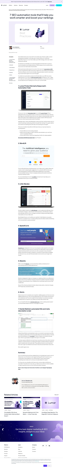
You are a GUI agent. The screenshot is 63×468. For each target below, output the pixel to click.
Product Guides (21, 455)
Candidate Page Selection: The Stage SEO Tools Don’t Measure (50, 413)
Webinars (20, 453)
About (33, 447)
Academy (20, 447)
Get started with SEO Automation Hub (26, 137)
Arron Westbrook (16, 47)
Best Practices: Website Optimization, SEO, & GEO (38, 9)
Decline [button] (49, 465)
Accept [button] (45, 465)
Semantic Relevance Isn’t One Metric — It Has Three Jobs (30, 413)
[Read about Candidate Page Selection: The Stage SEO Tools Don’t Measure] (50, 403)
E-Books (20, 451)
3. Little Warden (12, 67)
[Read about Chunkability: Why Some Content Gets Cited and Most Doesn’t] (12, 403)
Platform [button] (10, 5)
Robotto (27, 263)
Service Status (7, 457)
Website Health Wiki (22, 457)
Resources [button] (21, 5)
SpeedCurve (21, 248)
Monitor (6, 449)
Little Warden (34, 210)
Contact (34, 451)
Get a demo (59, 5)
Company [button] (26, 5)
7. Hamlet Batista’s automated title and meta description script (12, 79)
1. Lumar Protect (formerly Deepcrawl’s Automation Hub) (12, 61)
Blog (19, 449)
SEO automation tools (36, 77)
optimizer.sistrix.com (34, 301)
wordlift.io (34, 176)
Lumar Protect (44, 113)
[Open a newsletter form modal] (31, 435)
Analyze (6, 451)
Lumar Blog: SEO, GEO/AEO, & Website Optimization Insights (20, 9)
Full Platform (7, 447)
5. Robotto (11, 72)
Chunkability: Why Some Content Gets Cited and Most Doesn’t (12, 414)
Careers (34, 449)
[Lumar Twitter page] (43, 445)
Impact (5, 455)
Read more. (50, 1)
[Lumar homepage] (4, 5)
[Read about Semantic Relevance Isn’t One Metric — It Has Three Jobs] (31, 403)
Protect (44, 367)
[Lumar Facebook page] (46, 445)
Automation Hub (31, 113)
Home (10, 9)
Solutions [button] (15, 5)
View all (56, 394)
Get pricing (52, 5)
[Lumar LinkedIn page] (49, 445)
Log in (47, 5)
